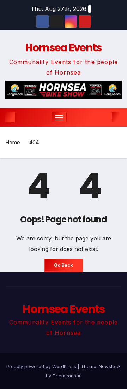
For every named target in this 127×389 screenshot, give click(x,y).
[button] (105, 117)
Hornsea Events (63, 47)
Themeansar (66, 375)
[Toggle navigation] (59, 117)
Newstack (110, 366)
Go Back (63, 265)
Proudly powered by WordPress (42, 366)
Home (12, 142)
